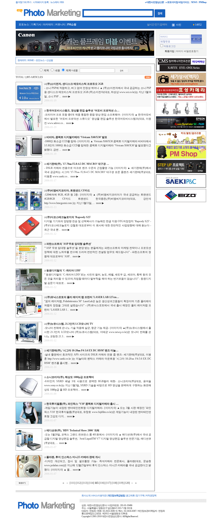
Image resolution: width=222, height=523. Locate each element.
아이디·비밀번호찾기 (187, 51)
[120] (127, 482)
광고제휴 (130, 495)
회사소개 (86, 495)
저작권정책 (150, 495)
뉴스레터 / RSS (57, 2)
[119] (121, 482)
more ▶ (65, 96)
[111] (72, 482)
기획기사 (36, 24)
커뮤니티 (60, 24)
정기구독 (140, 495)
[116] (102, 482)
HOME (31, 60)
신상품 (49, 60)
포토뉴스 (24, 24)
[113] (85, 482)
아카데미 (48, 24)
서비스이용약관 (98, 495)
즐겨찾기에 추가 (23, 2)
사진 (178, 24)
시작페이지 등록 (41, 2)
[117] (108, 482)
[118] (114, 482)
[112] (79, 482)
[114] (91, 482)
